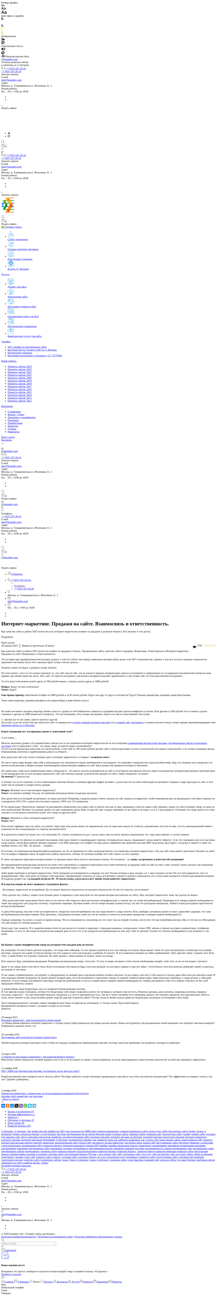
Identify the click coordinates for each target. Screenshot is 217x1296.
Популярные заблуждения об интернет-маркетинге (29, 1037)
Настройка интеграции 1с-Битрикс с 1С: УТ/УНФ (35, 355)
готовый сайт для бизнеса (129, 722)
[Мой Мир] (12, 1106)
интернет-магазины (32, 1140)
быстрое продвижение (69, 1134)
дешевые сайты (137, 1134)
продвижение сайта (203, 1148)
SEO (62, 1131)
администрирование (108, 1131)
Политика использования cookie (55, 1236)
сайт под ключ (178, 1154)
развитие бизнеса (107, 1151)
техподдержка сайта (167, 1157)
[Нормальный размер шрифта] (3, 8)
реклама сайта (9, 1096)
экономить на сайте (11, 1162)
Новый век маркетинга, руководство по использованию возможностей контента (45, 1093)
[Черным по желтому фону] (2, 29)
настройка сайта (133, 1142)
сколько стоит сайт (25, 1157)
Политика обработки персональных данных (98, 1236)
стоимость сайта (147, 1157)
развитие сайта (185, 1151)
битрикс (51, 1134)
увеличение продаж (12, 1160)
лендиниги (98, 1142)
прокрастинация (66, 1151)
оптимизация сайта (31, 1145)
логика (108, 1142)
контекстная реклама (12, 1142)
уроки (65, 1160)
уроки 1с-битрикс (98, 1160)
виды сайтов (88, 1134)
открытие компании (74, 1145)
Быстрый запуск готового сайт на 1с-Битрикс (32, 350)
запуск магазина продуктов (36, 1137)
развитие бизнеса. (127, 1151)
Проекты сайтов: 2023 (20, 369)
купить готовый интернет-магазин (91, 722)
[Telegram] (9, 133)
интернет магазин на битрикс (126, 1137)
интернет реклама (11, 1140)
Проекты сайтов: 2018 (20, 383)
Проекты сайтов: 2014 (20, 395)
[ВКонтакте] (3, 1106)
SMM (88, 1131)
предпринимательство (101, 1148)
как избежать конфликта (127, 1140)
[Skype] (30, 1106)
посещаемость (80, 1148)
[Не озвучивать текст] (2, 53)
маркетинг (23, 1096)
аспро (152, 1131)
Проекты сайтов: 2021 (20, 375)
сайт (114, 1154)
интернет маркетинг (196, 1137)
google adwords (39, 1131)
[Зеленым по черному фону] (2, 33)
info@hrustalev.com (11, 80)
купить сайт (84, 1142)
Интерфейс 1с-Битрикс (55, 1140)
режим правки (18, 1154)
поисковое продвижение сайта (33, 1148)
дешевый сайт (153, 1134)
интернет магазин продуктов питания (163, 1137)
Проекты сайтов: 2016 (20, 389)
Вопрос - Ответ (16, 414)
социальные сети (115, 1157)
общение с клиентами (201, 1142)
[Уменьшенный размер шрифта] (2, 5)
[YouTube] (9, 136)
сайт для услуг (144, 1154)
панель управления (140, 1145)
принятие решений (123, 1148)
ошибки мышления (118, 1145)
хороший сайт (151, 1160)
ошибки (103, 1145)
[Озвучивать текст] (3, 49)
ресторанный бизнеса (76, 1154)
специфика (131, 1157)
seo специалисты (75, 1131)
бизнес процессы (22, 1134)
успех (130, 1160)
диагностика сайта (172, 1134)
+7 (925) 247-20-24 (16, 68)
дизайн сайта (198, 1134)
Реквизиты (13, 431)
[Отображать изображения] (3, 39)
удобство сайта (31, 1160)
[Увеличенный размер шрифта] (4, 13)
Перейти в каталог (11, 1274)
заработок (56, 1137)
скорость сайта (44, 1157)
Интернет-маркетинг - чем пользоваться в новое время (31, 1020)
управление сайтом (50, 1160)
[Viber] (21, 1106)
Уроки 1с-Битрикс (79, 1160)
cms (29, 1131)
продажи (38, 1096)
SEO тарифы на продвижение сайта (27, 347)
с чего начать (104, 1154)
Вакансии (13, 426)
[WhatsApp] (25, 1106)
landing (52, 1131)
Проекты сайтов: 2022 (20, 372)
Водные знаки (104, 1134)
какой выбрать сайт (191, 1140)
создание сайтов (87, 1157)
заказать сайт (13, 1137)
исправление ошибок (80, 1140)
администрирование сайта (133, 1131)
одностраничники (11, 1145)
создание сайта (69, 1157)
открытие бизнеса (52, 1145)
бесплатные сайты (178, 1131)
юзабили (27, 1162)
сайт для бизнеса (126, 1154)
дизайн (186, 1134)
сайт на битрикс (161, 1154)
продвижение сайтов (12, 1151)
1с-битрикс (20, 1131)
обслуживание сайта (167, 1142)
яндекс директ (40, 1162)
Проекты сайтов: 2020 (20, 378)
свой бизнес (7, 1157)
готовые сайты (120, 1134)
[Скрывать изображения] (2, 43)
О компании (14, 411)
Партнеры (13, 420)
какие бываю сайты (170, 1140)
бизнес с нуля (39, 1134)
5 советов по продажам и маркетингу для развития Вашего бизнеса (37, 1056)
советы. (56, 1157)
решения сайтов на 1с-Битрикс (18, 725)
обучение (184, 1142)
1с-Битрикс (7, 1131)
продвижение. (32, 1151)
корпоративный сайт (66, 1142)
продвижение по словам (158, 1148)
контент (28, 1142)
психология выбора (86, 1151)
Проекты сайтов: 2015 (20, 392)
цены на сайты (168, 1160)
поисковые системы (61, 1148)
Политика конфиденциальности (18, 1236)
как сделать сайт (150, 1140)
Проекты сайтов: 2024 (20, 366)
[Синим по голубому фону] (2, 26)
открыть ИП (92, 1145)
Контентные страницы (20, 352)
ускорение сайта (118, 1160)
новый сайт (149, 1142)
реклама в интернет (37, 1154)
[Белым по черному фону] (2, 22)
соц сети (101, 1157)
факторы (139, 1160)
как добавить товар (102, 1140)
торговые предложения (191, 1157)
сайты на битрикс (203, 1154)
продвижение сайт (182, 1148)
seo (31, 1096)
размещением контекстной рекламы (147, 743)
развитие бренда (146, 1151)
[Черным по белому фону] (2, 19)
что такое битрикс (186, 1160)
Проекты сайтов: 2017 (20, 386)
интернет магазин (100, 1137)
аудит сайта (161, 1131)
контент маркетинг (44, 1142)
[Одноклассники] (8, 1106)
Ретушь (92, 1154)
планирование (159, 1145)
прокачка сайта (49, 1151)
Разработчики (15, 423)
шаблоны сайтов (206, 1160)
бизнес (192, 1131)
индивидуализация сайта (76, 1137)
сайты (189, 1154)
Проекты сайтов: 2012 (20, 400)
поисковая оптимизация (181, 1145)
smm (93, 1131)
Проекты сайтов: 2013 (20, 398)
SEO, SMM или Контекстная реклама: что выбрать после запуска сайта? (40, 1071)
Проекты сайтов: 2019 (20, 380)
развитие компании (166, 1151)
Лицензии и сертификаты (22, 417)
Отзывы (12, 428)
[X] (16, 1106)
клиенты (207, 1140)
